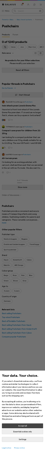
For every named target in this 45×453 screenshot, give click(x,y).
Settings (22, 439)
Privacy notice (19, 448)
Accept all (22, 426)
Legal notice (6, 448)
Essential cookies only (22, 431)
